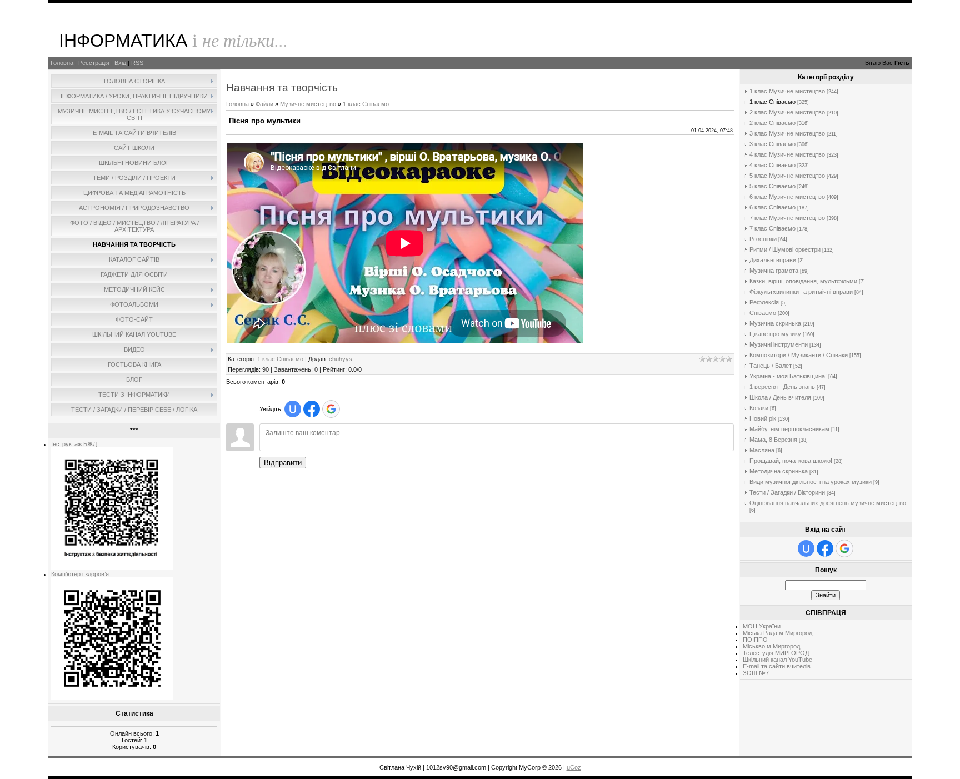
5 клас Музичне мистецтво (787, 175)
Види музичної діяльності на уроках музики (810, 481)
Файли (264, 104)
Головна (62, 62)
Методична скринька (778, 471)
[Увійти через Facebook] (311, 409)
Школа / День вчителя (780, 397)
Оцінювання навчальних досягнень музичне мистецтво (827, 503)
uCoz (574, 767)
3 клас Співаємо (772, 144)
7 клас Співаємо (772, 228)
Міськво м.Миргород (771, 646)
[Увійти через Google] (331, 409)
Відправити (283, 462)
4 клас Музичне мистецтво (787, 154)
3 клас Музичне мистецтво (787, 133)
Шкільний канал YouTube (777, 659)
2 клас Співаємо (772, 122)
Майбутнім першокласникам (789, 429)
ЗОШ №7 (756, 673)
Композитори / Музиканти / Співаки (798, 355)
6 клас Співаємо (772, 207)
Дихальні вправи (772, 260)
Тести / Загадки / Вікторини (787, 492)
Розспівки (763, 239)
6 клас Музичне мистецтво (787, 196)
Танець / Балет (770, 365)
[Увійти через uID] (292, 409)
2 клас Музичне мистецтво (787, 112)
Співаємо (762, 312)
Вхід (120, 62)
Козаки (758, 408)
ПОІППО (755, 639)
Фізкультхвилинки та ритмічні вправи (801, 291)
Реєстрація (93, 62)
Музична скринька (775, 323)
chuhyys (340, 359)
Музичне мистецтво (308, 104)
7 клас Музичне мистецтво (787, 217)
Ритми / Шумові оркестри (785, 249)
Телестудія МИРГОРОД (776, 653)
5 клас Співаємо (772, 186)
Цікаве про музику (775, 334)
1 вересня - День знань (782, 386)
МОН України (762, 626)
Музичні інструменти (778, 344)
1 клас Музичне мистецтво (787, 91)
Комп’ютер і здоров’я (80, 574)
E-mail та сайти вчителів (777, 666)
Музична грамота (773, 270)
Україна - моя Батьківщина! (788, 376)
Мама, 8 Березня (773, 439)
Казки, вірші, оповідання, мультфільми (803, 281)
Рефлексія (764, 302)
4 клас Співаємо (772, 165)
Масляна (761, 450)
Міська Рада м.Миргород (777, 633)
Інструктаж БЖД (74, 444)
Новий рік (762, 418)
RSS (137, 62)
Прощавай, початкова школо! (790, 460)
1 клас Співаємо (366, 104)
